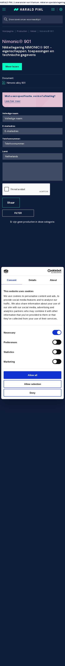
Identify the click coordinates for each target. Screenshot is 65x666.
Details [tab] (32, 280)
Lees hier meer (13, 101)
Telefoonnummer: (11, 139)
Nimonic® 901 (47, 31)
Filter (18, 213)
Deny (32, 392)
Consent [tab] (11, 280)
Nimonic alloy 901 (16, 83)
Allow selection (32, 384)
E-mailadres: (8, 126)
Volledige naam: (10, 113)
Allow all (32, 375)
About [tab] (53, 280)
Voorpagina (8, 31)
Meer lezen (12, 66)
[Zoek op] (5, 19)
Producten (22, 31)
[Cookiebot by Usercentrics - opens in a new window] (47, 271)
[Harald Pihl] (28, 9)
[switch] (56, 342)
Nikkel (33, 31)
